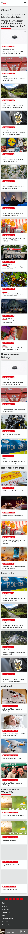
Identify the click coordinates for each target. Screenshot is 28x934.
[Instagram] (14, 899)
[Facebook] (10, 899)
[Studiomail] (17, 899)
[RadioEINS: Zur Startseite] (12, 3)
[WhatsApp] (6, 899)
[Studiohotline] (21, 899)
